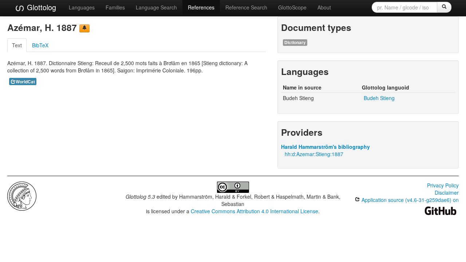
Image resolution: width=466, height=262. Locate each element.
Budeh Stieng (379, 98)
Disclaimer (447, 192)
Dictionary (295, 42)
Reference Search (246, 7)
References (201, 7)
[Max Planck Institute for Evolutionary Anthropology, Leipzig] (21, 195)
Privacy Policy (443, 185)
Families (115, 7)
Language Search (156, 7)
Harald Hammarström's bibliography (325, 146)
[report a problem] (84, 28)
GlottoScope (292, 7)
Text (17, 45)
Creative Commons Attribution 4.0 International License (254, 211)
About (324, 7)
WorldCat (25, 82)
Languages (82, 7)
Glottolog (40, 7)
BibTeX (40, 45)
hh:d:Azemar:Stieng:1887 (314, 154)
